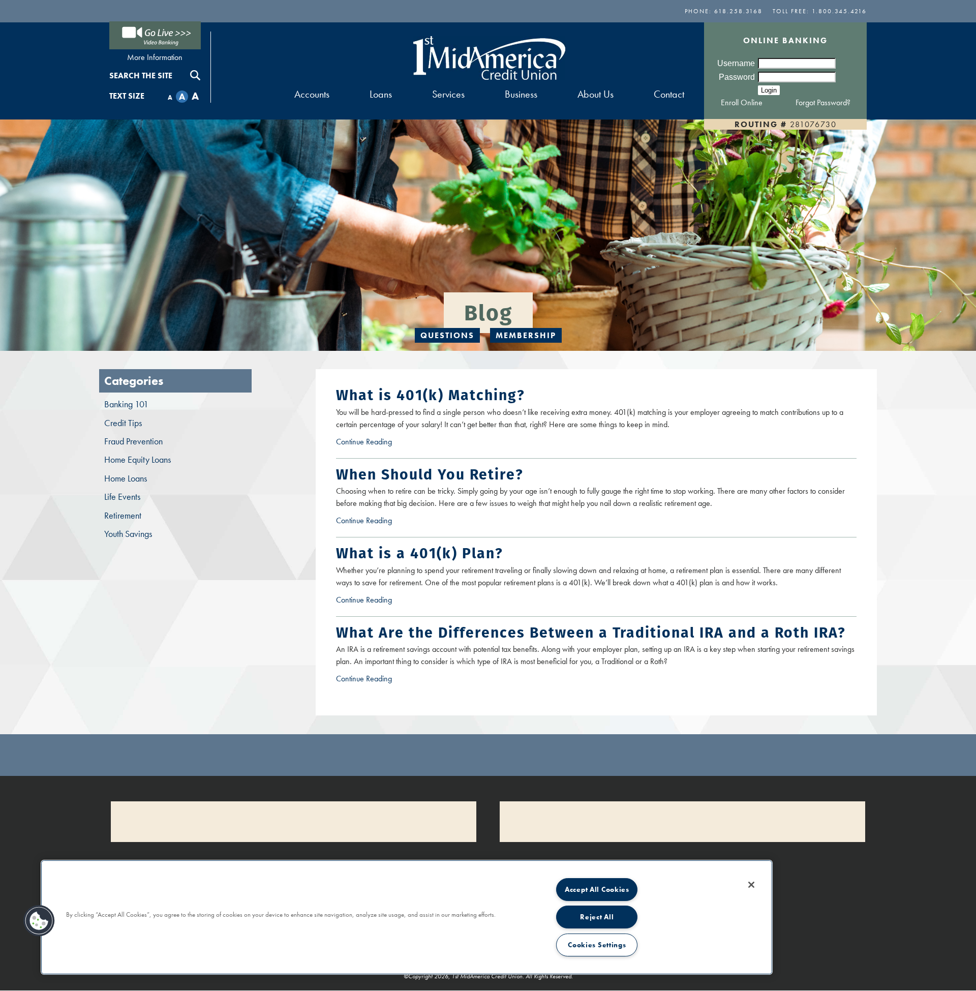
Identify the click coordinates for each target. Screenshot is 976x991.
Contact (669, 94)
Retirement (122, 515)
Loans (381, 94)
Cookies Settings (597, 944)
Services (448, 94)
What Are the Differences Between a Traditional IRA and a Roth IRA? (591, 632)
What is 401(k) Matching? (430, 395)
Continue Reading (380, 442)
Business (521, 94)
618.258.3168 (738, 11)
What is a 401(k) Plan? (419, 553)
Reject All (597, 916)
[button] (39, 921)
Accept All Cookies (597, 889)
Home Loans (125, 478)
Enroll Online (741, 102)
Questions (447, 335)
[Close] (751, 885)
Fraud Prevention (133, 441)
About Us (595, 94)
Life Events (122, 496)
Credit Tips (123, 423)
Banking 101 (126, 404)
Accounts (311, 94)
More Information (154, 57)
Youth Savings (128, 533)
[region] (407, 917)
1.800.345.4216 (839, 11)
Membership (526, 335)
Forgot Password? (823, 102)
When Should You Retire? (430, 474)
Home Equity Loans (137, 459)
